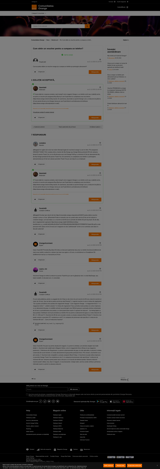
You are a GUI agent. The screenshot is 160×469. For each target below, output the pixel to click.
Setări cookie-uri (108, 465)
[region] (80, 465)
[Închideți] (157, 465)
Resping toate (120, 465)
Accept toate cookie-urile (134, 465)
